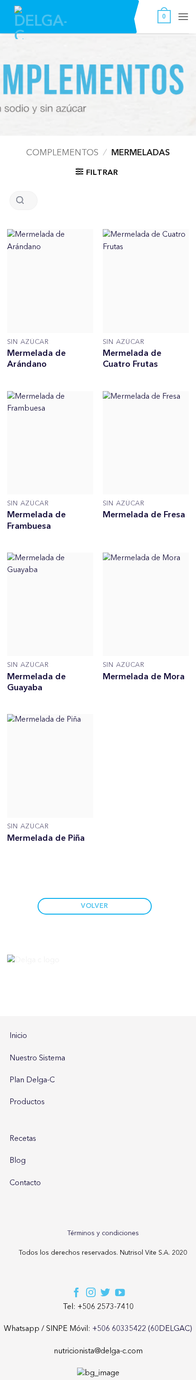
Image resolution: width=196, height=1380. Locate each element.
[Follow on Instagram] (91, 1293)
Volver (94, 905)
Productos (27, 1102)
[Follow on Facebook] (76, 1293)
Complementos (62, 153)
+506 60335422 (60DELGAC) (142, 1329)
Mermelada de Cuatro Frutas (132, 359)
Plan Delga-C (32, 1080)
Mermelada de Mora (144, 676)
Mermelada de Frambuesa (36, 520)
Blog (18, 1161)
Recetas (23, 1139)
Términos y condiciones (103, 1233)
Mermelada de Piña (46, 838)
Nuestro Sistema (37, 1058)
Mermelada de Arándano (36, 359)
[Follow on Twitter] (105, 1293)
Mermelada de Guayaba (36, 682)
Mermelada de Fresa (144, 514)
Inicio (18, 1036)
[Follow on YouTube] (120, 1293)
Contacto (25, 1183)
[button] (164, 16)
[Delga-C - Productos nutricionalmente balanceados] (40, 22)
